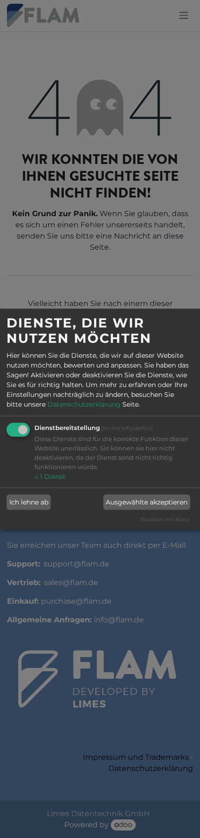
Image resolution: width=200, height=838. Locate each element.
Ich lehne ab (28, 502)
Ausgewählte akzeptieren (146, 502)
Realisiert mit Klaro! (165, 519)
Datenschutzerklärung (83, 404)
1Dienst (50, 476)
